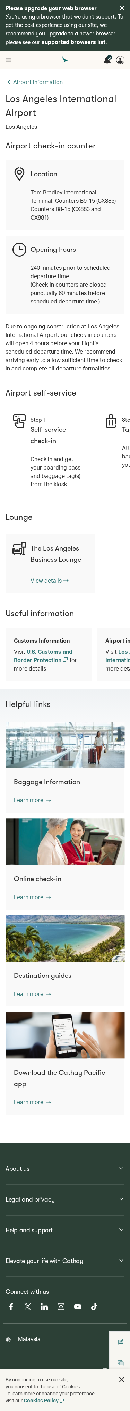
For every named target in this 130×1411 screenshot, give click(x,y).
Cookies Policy (41, 1400)
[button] (32, 800)
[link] (50, 580)
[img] (122, 8)
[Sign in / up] (120, 60)
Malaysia (29, 1339)
